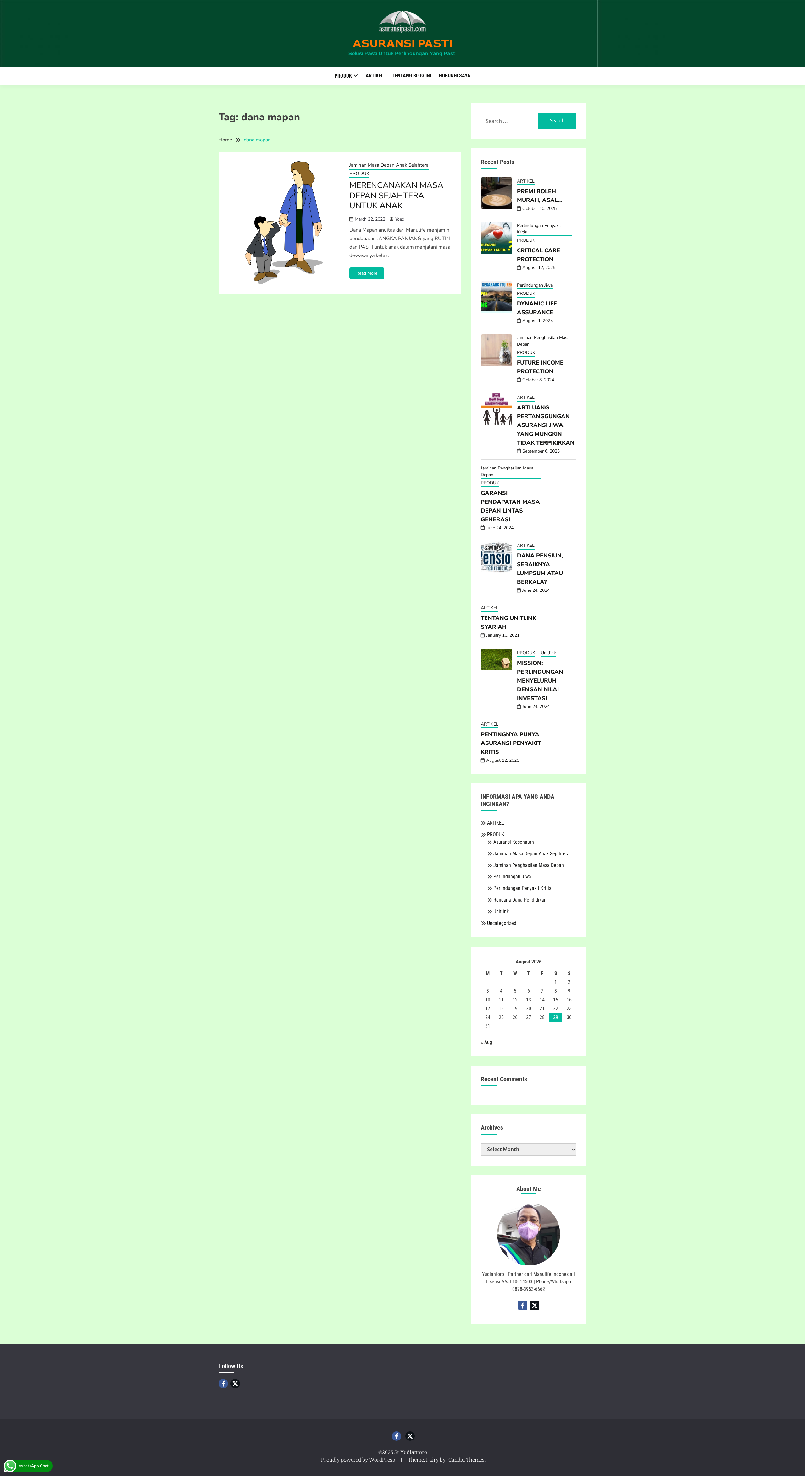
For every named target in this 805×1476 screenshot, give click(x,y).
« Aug (486, 1042)
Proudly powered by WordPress (358, 1459)
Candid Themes (466, 1459)
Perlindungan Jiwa (535, 285)
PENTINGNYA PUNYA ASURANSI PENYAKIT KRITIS (511, 743)
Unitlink (548, 653)
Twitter (235, 1383)
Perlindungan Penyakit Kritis (539, 228)
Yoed (399, 219)
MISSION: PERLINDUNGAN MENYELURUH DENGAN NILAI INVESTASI (540, 680)
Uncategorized (501, 923)
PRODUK (343, 76)
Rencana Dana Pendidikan (520, 900)
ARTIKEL (375, 76)
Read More (366, 273)
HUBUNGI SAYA (454, 76)
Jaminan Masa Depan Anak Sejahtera (389, 165)
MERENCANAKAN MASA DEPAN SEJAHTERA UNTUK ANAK (396, 195)
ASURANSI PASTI (402, 43)
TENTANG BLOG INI (411, 76)
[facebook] (522, 1305)
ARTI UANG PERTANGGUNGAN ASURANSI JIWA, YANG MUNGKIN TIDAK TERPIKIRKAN (546, 425)
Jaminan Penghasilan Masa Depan (543, 341)
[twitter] (534, 1305)
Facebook (223, 1383)
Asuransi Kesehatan (513, 842)
